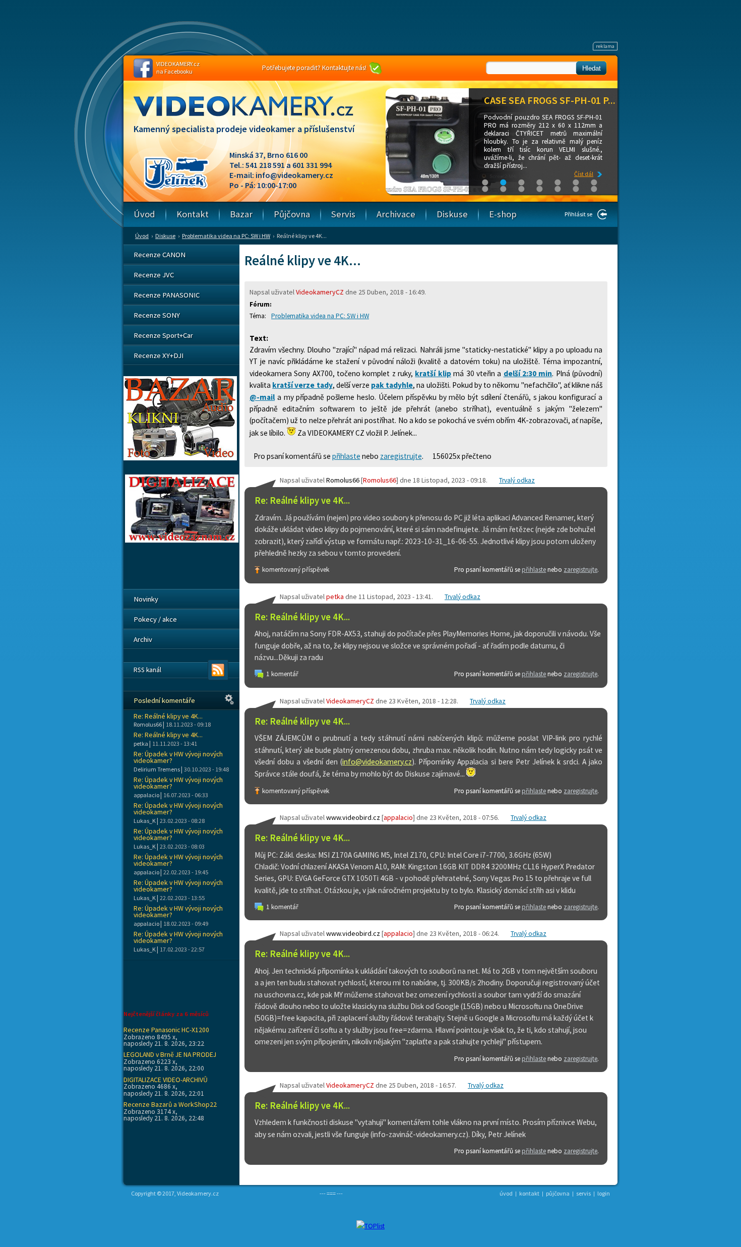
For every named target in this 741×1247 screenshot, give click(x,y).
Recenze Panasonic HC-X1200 (166, 1029)
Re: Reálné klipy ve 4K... (302, 500)
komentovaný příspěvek (295, 569)
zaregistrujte (401, 456)
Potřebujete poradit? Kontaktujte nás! (314, 68)
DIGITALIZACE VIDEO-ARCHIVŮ (166, 1079)
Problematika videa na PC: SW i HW (226, 236)
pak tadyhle (392, 385)
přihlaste (346, 456)
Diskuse (165, 236)
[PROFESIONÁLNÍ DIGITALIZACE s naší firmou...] (181, 540)
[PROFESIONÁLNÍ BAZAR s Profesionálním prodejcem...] (180, 457)
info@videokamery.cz (294, 175)
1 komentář (282, 674)
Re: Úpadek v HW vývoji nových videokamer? (178, 757)
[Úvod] (252, 115)
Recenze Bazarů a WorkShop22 (170, 1104)
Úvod (142, 236)
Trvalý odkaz (517, 480)
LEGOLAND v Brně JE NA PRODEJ (170, 1054)
